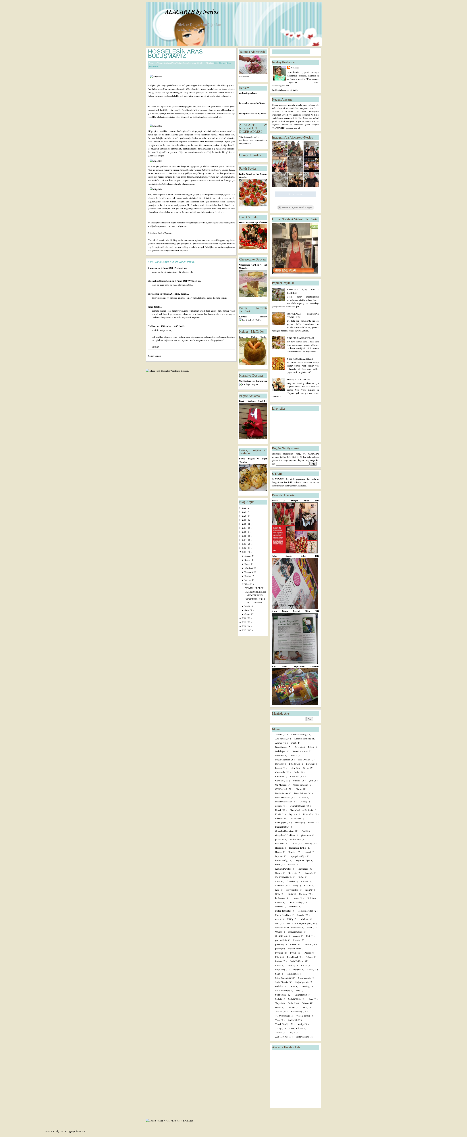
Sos (292, 986)
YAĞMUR (293, 1019)
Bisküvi (294, 755)
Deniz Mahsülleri (283, 797)
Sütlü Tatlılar (281, 994)
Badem (298, 746)
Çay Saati (279, 780)
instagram (244, 113)
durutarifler (154, 293)
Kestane (305, 881)
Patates (293, 944)
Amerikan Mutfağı (299, 734)
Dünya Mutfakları (298, 805)
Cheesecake (280, 772)
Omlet (278, 931)
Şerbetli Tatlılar (295, 998)
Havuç (278, 851)
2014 (244, 539)
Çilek (311, 780)
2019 (244, 519)
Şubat (247, 610)
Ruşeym (296, 969)
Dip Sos (301, 797)
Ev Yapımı (295, 818)
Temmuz (248, 571)
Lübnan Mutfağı (295, 902)
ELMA (278, 814)
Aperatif (279, 742)
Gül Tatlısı (280, 843)
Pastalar (297, 940)
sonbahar (279, 986)
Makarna (293, 906)
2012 (244, 547)
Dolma (303, 801)
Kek (277, 881)
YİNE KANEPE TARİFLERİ (300, 358)
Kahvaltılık (303, 868)
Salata (310, 969)
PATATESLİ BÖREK (254, 587)
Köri (290, 893)
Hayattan (292, 851)
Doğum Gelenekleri (284, 801)
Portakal (279, 961)
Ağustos (248, 567)
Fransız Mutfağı (282, 826)
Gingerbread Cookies (284, 835)
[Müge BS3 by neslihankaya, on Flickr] (156, 160)
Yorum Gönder (154, 355)
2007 (244, 630)
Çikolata (297, 780)
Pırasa (307, 952)
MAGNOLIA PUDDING (298, 379)
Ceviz (305, 767)
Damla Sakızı (281, 793)
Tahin (311, 998)
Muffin (304, 919)
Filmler (311, 822)
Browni (309, 763)
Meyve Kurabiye (282, 914)
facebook (243, 103)
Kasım (247, 559)
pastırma (279, 944)
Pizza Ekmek (293, 956)
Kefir (301, 877)
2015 (244, 535)
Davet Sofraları (301, 793)
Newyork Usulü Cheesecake (287, 927)
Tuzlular (279, 1011)
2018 (244, 523)
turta (305, 1007)
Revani (290, 965)
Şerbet (278, 998)
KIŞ (277, 889)
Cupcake (279, 776)
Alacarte (279, 734)
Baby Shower (220, 63)
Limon (278, 902)
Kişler (308, 889)
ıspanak (308, 851)
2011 (244, 551)
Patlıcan (308, 944)
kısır (295, 885)
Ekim (247, 563)
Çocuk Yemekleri (301, 784)
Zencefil (279, 1032)
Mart (246, 606)
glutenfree (305, 835)
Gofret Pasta (296, 839)
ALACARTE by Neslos (192, 11)
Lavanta (296, 898)
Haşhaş (278, 847)
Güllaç (295, 843)
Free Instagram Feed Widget (297, 207)
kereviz (290, 881)
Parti (308, 935)
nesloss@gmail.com (248, 93)
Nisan (247, 583)
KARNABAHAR (283, 877)
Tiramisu (291, 1007)
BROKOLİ (294, 763)
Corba (297, 772)
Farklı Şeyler (281, 822)
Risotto (304, 965)
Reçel (278, 965)
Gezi (304, 830)
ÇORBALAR (281, 788)
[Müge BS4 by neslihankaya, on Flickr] (156, 189)
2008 (244, 626)
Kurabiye (303, 893)
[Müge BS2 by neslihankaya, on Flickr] (156, 125)
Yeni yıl (301, 1024)
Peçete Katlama (295, 948)
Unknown (153, 267)
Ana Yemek (280, 738)
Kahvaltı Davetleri (283, 868)
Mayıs (247, 579)
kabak (278, 864)
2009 (244, 622)
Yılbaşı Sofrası (295, 1028)
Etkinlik (279, 818)
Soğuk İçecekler (302, 982)
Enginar (292, 814)
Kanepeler (293, 872)
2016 (244, 531)
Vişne (278, 1019)
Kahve (278, 872)
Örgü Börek (280, 935)
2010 (244, 618)
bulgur (293, 767)
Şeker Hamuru (301, 994)
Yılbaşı (278, 1028)
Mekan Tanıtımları (283, 910)
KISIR (307, 885)
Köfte (278, 893)
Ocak (247, 614)
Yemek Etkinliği (282, 1024)
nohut (310, 927)
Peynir (293, 952)
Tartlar (291, 1003)
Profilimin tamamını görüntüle (285, 89)
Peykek (278, 952)
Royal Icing (280, 969)
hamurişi (309, 843)
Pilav (277, 956)
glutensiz (279, 839)
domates (279, 805)
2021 (244, 511)
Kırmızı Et (280, 885)
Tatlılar (305, 1003)
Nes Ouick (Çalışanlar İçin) (299, 923)
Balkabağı (279, 751)
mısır (277, 919)
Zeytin (293, 1032)
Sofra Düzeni (281, 982)
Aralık (247, 555)
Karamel (308, 872)
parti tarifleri (280, 940)
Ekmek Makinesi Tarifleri (301, 809)
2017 (244, 527)
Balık (310, 746)
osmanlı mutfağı (295, 931)
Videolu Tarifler (303, 1015)
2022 (244, 507)
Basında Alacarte (300, 751)
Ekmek (278, 809)
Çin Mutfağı (280, 784)
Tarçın (278, 1003)
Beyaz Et (279, 755)
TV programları (282, 1015)
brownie (279, 767)
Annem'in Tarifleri (302, 738)
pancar (296, 935)
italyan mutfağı (282, 860)
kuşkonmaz (280, 898)
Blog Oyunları (304, 759)
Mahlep (278, 906)
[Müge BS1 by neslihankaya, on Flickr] (156, 76)
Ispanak (279, 856)
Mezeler (301, 914)
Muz (277, 923)
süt (297, 990)
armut (293, 742)
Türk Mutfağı (297, 1011)
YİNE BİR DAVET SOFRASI (300, 337)
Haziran (248, 575)
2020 (244, 515)
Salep (278, 973)
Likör (309, 898)
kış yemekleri (292, 889)
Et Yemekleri (309, 814)
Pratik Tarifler (296, 961)
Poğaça (309, 956)
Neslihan (152, 326)
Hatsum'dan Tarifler (298, 847)
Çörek (299, 788)
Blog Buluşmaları (283, 759)
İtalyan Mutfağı (302, 860)
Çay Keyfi (295, 776)
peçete (278, 948)
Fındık (298, 822)
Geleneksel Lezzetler (284, 830)
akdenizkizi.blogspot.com (160, 280)
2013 (244, 543)
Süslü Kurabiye (282, 990)
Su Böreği (306, 986)
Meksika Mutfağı (306, 910)
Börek (278, 763)
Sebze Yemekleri (282, 977)
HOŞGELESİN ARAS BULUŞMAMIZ (175, 53)
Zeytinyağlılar (302, 1036)
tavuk (278, 1007)
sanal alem (292, 973)
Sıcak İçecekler (305, 977)
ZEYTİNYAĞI (282, 1036)
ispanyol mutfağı (298, 856)
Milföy (290, 919)
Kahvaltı (292, 864)
